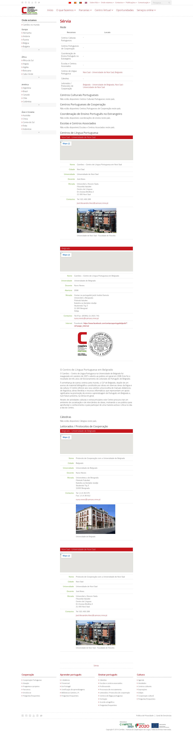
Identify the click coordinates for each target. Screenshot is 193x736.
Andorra (26, 36)
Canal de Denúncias (163, 716)
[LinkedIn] (38, 715)
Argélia (25, 67)
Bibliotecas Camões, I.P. (70, 693)
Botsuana (27, 70)
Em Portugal (66, 686)
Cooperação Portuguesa (32, 680)
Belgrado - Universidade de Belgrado (98, 84)
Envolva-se (27, 693)
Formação (103, 699)
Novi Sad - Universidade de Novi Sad (98, 72)
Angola (26, 64)
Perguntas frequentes (31, 696)
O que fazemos (65, 10)
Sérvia (96, 665)
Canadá (26, 94)
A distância (65, 680)
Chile (25, 98)
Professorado (105, 686)
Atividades (142, 683)
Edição (140, 693)
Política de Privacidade (145, 716)
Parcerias (84, 10)
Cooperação (28, 674)
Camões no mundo (31, 24)
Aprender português (70, 674)
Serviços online (145, 10)
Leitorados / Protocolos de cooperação (115, 693)
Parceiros (26, 689)
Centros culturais (144, 686)
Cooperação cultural (146, 696)
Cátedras (103, 680)
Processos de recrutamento (111, 689)
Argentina (27, 88)
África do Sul (28, 60)
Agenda (141, 680)
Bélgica (26, 43)
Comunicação (143, 2)
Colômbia (27, 101)
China (25, 119)
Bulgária (26, 46)
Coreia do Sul (28, 122)
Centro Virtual (103, 10)
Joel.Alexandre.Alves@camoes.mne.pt (92, 203)
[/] (29, 10)
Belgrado (118, 72)
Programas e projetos (31, 686)
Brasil (25, 91)
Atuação (26, 683)
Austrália (26, 115)
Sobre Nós (94, 2)
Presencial (65, 683)
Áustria (26, 39)
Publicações (131, 2)
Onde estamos (107, 2)
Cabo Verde (28, 74)
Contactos (119, 2)
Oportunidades (125, 10)
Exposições (142, 689)
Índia (25, 125)
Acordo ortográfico (107, 702)
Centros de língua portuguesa (111, 696)
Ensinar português (107, 674)
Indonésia (27, 129)
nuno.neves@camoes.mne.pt (86, 318)
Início (50, 10)
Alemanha (27, 33)
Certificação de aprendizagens (73, 689)
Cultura (141, 674)
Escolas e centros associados (111, 683)
